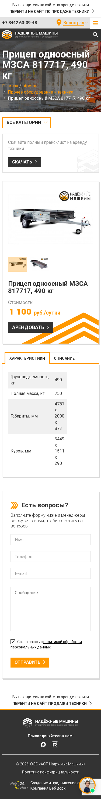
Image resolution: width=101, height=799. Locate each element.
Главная (10, 85)
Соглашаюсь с (46, 644)
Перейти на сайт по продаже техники (49, 11)
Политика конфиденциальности (50, 772)
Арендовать (28, 327)
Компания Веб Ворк (47, 788)
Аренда (31, 85)
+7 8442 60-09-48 (19, 22)
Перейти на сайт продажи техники (49, 703)
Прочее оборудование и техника (40, 92)
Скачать (22, 162)
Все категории (24, 122)
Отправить (27, 662)
